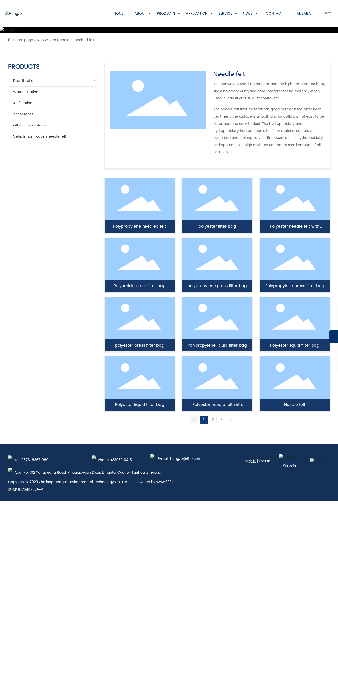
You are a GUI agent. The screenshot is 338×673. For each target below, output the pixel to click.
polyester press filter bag (139, 345)
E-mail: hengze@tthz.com (179, 459)
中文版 (250, 461)
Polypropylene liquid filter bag (217, 345)
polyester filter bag (217, 226)
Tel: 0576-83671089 (31, 460)
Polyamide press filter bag (140, 286)
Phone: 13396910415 (115, 460)
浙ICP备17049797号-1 (25, 490)
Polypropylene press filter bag (294, 286)
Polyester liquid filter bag (294, 345)
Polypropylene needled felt (139, 226)
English (264, 461)
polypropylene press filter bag (217, 286)
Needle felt (294, 404)
